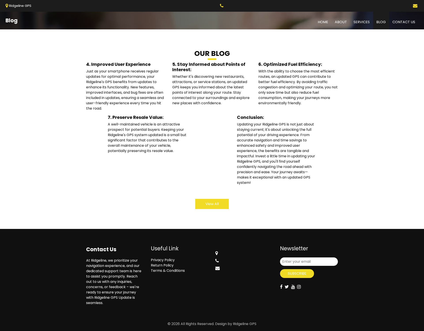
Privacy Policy (163, 260)
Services (362, 22)
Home (324, 22)
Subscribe (297, 273)
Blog (381, 22)
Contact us (403, 22)
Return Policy (162, 265)
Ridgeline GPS (244, 323)
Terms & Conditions (168, 270)
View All (212, 203)
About (341, 22)
